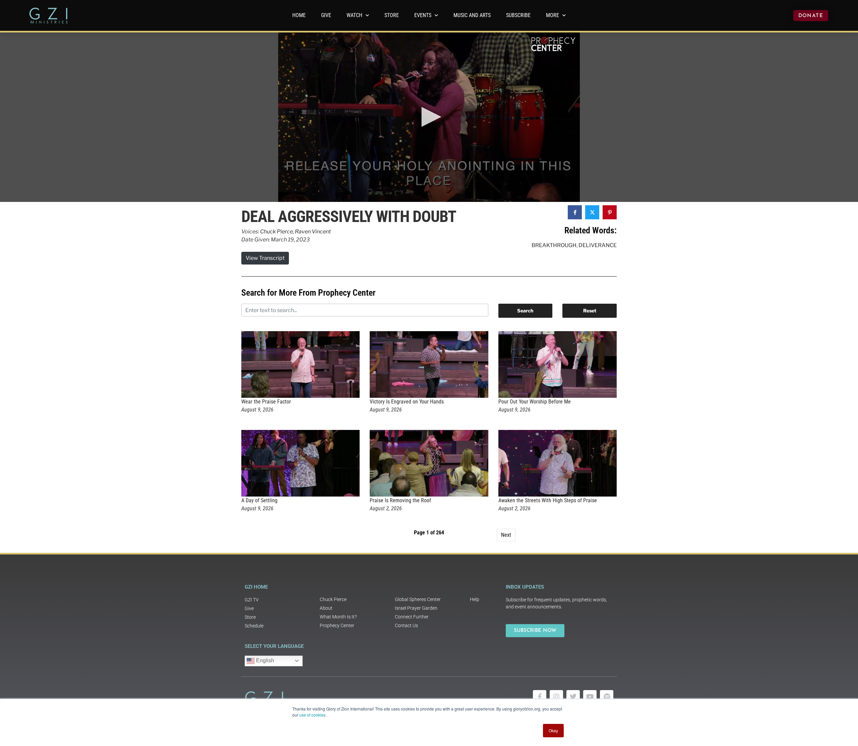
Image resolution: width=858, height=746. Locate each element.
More (552, 15)
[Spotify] (606, 696)
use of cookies (312, 715)
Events (422, 15)
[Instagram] (556, 696)
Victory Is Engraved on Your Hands (407, 401)
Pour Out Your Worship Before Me (534, 401)
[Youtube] (590, 696)
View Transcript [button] (265, 258)
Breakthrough (554, 245)
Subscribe (518, 15)
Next (506, 535)
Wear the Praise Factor (266, 401)
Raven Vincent (313, 231)
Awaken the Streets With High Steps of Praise (547, 500)
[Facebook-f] (539, 696)
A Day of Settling (259, 500)
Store (391, 15)
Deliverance (597, 245)
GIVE (326, 15)
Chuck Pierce (276, 231)
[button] (429, 117)
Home (299, 15)
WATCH (354, 15)
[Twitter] (573, 696)
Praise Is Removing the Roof (400, 500)
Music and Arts (472, 15)
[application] (429, 117)
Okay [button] (553, 730)
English (264, 660)
